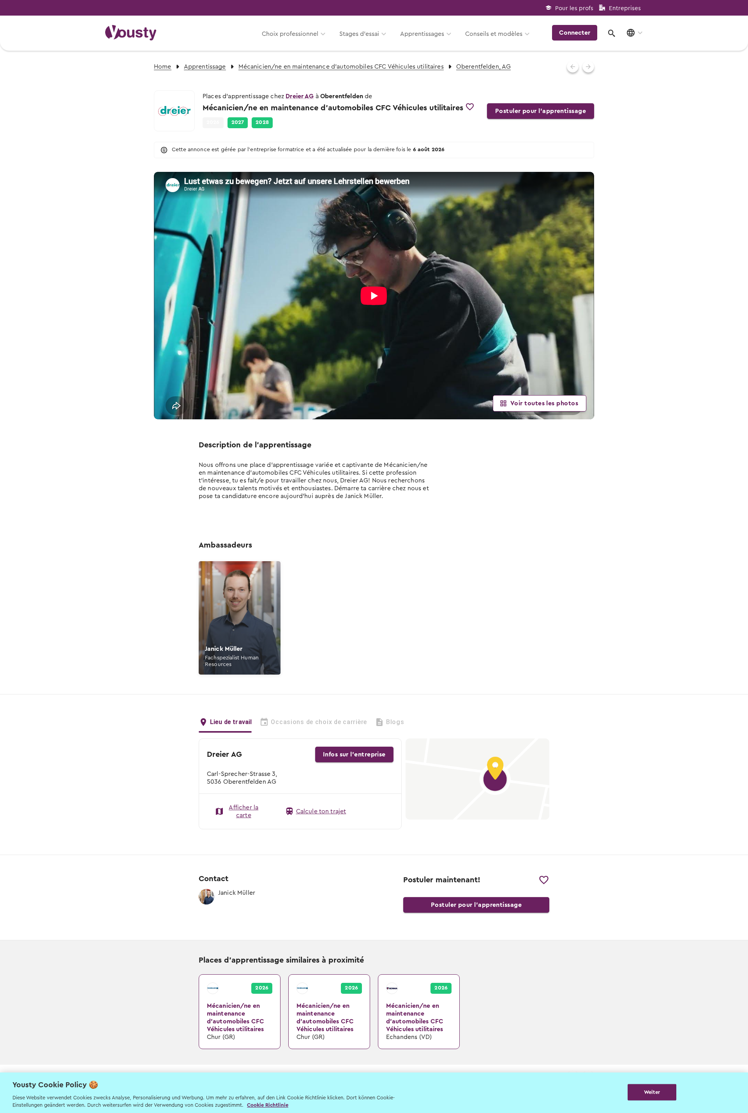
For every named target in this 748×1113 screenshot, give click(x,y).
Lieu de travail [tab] (231, 722)
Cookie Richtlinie (267, 1105)
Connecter (574, 33)
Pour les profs (574, 8)
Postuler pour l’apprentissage (540, 111)
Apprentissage (205, 67)
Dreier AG (300, 96)
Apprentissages (422, 34)
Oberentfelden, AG (483, 67)
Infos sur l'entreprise (354, 754)
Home (162, 67)
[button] (238, 122)
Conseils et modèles (493, 34)
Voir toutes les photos (544, 403)
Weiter (652, 1092)
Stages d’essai (359, 34)
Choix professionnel (290, 34)
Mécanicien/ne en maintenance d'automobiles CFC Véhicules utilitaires (341, 67)
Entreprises (625, 8)
